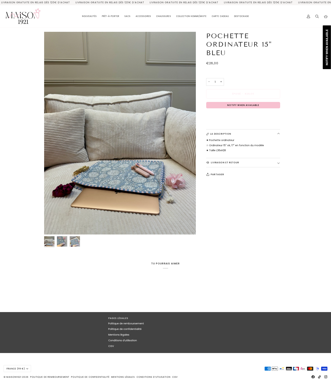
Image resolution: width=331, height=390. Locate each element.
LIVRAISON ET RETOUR (224, 162)
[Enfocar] (120, 133)
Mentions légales (118, 334)
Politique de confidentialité (125, 329)
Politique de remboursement (126, 323)
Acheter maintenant (243, 115)
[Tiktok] (319, 376)
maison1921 (13, 377)
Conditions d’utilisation (122, 340)
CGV (111, 346)
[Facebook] (313, 376)
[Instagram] (325, 376)
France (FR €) (16, 368)
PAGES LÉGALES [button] (118, 318)
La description (220, 133)
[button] (110, 16)
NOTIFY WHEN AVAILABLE (243, 105)
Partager (217, 174)
